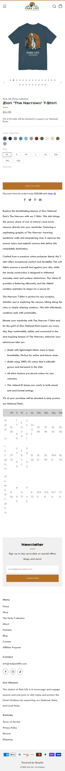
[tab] (10, 80)
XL (45, 154)
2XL (56, 154)
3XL (7, 160)
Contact (7, 641)
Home (6, 606)
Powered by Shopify (32, 762)
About (6, 624)
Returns (7, 733)
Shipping (8, 739)
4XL (19, 160)
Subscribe (32, 578)
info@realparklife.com (15, 663)
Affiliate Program (12, 647)
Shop (5, 612)
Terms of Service (11, 721)
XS (7, 154)
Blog (5, 635)
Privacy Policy (10, 727)
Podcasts (7, 630)
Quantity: (7, 167)
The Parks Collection (14, 618)
